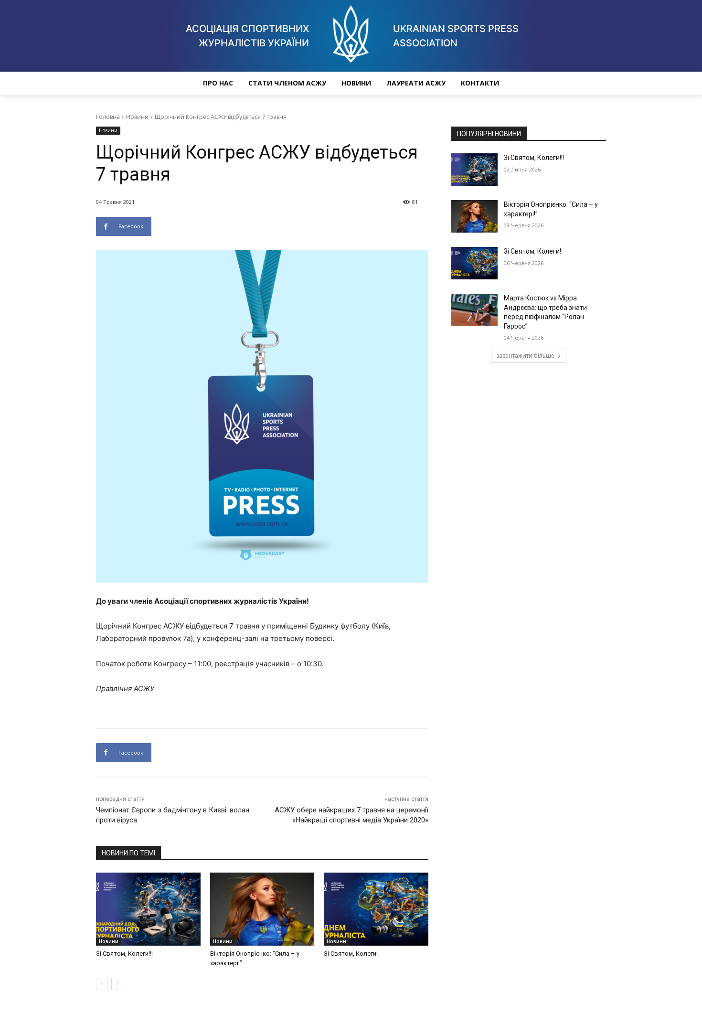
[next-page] (117, 984)
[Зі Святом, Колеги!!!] (148, 909)
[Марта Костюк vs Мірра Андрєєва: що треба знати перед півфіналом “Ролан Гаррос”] (474, 310)
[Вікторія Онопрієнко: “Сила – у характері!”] (262, 909)
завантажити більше (525, 356)
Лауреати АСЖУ (416, 82)
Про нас (218, 82)
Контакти (480, 82)
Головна (108, 117)
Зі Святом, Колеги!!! (124, 953)
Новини (356, 82)
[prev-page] (102, 984)
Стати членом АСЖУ (287, 82)
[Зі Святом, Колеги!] (376, 909)
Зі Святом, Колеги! (351, 953)
